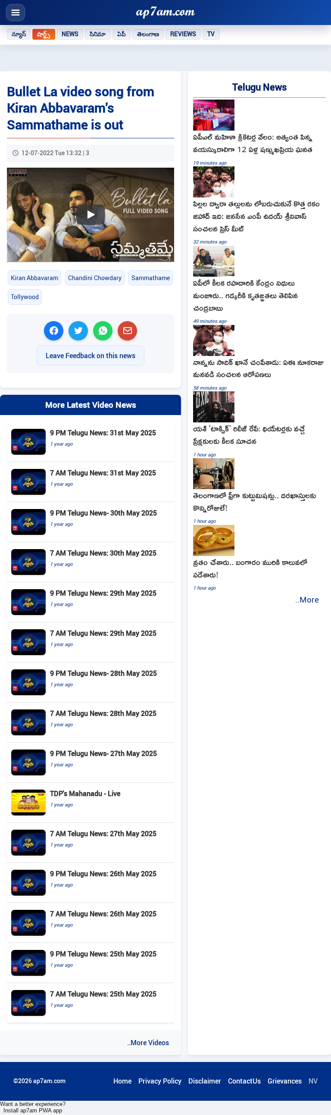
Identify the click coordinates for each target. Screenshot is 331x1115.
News (70, 34)
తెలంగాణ (148, 34)
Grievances (285, 1081)
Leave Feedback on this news (90, 355)
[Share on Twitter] (78, 330)
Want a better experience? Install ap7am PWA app (33, 1107)
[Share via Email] (127, 330)
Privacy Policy (159, 1081)
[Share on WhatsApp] (102, 330)
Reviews (183, 34)
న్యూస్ (19, 34)
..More (307, 599)
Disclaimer (204, 1081)
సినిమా (98, 34)
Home (122, 1081)
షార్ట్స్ (43, 34)
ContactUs (244, 1081)
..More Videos (148, 1042)
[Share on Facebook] (53, 330)
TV (211, 34)
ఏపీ (121, 34)
